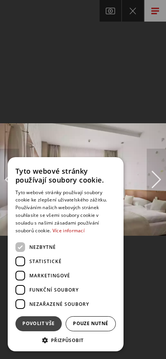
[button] (65, 340)
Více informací (69, 230)
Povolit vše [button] (38, 323)
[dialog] (66, 254)
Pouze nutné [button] (90, 323)
